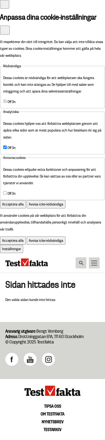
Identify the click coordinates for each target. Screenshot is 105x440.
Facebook (11, 359)
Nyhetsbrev (53, 421)
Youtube (30, 359)
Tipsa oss (52, 406)
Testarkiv (52, 429)
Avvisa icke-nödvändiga (46, 204)
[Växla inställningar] (4, 4)
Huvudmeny (94, 262)
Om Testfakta (52, 414)
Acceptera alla (13, 204)
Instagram (48, 359)
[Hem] (26, 265)
